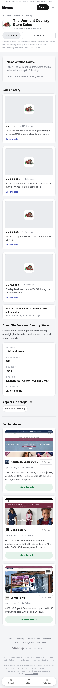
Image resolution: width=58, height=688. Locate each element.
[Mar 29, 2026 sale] (29, 224)
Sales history (11, 90)
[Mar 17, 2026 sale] (29, 277)
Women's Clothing (23, 15)
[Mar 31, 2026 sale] (29, 118)
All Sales (6, 15)
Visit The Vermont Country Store (25, 76)
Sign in (42, 7)
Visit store (11, 35)
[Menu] (53, 7)
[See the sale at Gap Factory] (29, 528)
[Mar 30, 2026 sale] (29, 171)
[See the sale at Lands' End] (29, 595)
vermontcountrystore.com (27, 28)
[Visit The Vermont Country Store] (6, 24)
